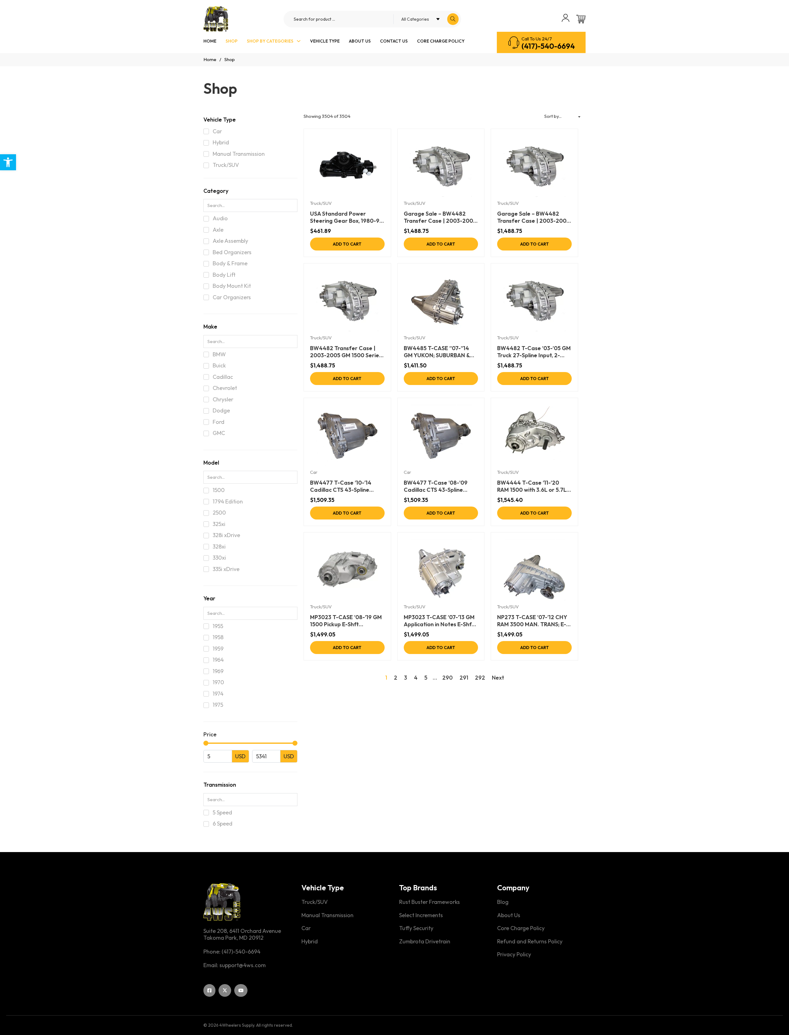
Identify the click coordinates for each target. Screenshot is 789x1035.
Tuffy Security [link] (416, 928)
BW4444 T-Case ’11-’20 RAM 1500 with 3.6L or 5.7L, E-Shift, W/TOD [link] (532, 486)
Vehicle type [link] (325, 41)
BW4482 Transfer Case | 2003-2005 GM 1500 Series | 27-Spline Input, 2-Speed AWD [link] (346, 352)
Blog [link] (503, 902)
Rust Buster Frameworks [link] (429, 902)
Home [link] (209, 41)
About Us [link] (360, 41)
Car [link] (313, 472)
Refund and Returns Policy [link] (529, 941)
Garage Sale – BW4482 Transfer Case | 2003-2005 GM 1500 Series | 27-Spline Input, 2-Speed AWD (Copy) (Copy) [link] (440, 217)
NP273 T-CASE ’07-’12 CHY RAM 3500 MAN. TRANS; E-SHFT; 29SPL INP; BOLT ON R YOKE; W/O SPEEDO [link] (534, 621)
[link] (8, 162)
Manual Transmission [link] (327, 915)
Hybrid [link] (309, 941)
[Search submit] (453, 19)
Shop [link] (232, 41)
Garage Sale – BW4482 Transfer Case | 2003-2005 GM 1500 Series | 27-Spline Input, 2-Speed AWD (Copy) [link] (533, 217)
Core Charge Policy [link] (440, 41)
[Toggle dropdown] (298, 41)
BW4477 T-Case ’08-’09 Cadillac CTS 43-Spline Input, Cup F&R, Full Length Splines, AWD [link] (438, 486)
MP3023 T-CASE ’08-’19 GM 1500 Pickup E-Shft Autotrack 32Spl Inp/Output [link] (346, 621)
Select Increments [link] (421, 915)
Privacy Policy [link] (514, 954)
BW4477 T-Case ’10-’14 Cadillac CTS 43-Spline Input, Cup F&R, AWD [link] (340, 486)
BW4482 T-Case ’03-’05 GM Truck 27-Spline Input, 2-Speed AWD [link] (534, 352)
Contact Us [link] (394, 41)
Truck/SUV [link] (321, 203)
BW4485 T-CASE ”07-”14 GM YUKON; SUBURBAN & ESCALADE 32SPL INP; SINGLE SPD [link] (437, 352)
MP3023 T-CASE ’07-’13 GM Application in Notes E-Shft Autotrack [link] (439, 621)
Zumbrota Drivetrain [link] (424, 941)
